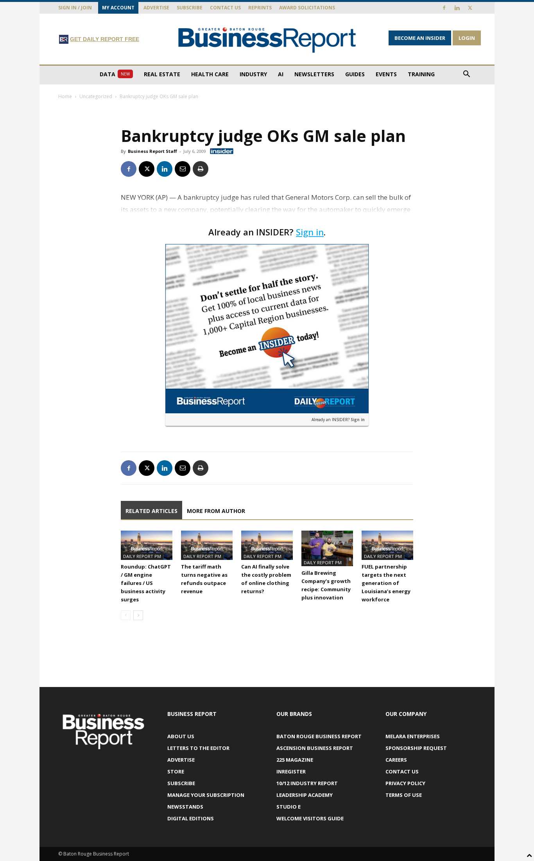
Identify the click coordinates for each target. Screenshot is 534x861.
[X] (470, 8)
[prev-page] (126, 615)
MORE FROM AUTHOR (216, 511)
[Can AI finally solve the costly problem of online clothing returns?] (267, 545)
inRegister (291, 771)
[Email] (182, 169)
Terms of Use (403, 794)
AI (280, 74)
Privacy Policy (405, 783)
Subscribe (189, 7)
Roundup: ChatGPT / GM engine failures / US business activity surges (146, 583)
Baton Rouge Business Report (319, 736)
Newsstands (185, 806)
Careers (396, 759)
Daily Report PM (142, 556)
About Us (180, 736)
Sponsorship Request (416, 748)
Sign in (310, 232)
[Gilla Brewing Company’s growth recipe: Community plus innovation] (327, 548)
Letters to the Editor (198, 748)
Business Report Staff (152, 151)
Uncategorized (95, 96)
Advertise (156, 7)
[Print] (200, 169)
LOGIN (467, 37)
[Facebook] (444, 8)
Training (421, 74)
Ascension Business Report (314, 748)
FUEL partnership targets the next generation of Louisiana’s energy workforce (386, 583)
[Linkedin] (457, 8)
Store (175, 771)
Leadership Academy (304, 794)
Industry (253, 74)
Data (115, 74)
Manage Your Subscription (205, 794)
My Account (118, 7)
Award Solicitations (307, 7)
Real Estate (162, 74)
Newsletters (314, 74)
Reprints (260, 7)
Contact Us (225, 7)
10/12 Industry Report (307, 783)
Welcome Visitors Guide (310, 818)
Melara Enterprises (412, 736)
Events (386, 74)
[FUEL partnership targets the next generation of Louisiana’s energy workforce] (387, 545)
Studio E (288, 806)
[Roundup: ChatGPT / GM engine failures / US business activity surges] (146, 545)
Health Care (210, 74)
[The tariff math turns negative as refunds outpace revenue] (207, 545)
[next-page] (138, 615)
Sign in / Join (75, 7)
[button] (466, 75)
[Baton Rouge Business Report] (267, 40)
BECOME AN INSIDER (419, 37)
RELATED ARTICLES (151, 511)
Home (65, 96)
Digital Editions (190, 818)
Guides (355, 74)
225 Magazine (294, 759)
